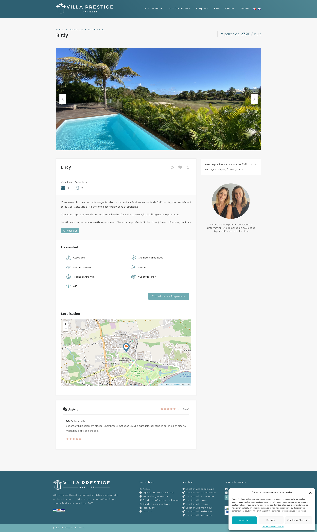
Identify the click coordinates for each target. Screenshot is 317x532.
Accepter (244, 520)
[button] (310, 492)
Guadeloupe (76, 29)
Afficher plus (70, 230)
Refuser (270, 520)
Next (254, 99)
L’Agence (202, 8)
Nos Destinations (180, 8)
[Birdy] (126, 348)
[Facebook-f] (227, 497)
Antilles (60, 29)
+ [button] (66, 324)
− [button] (66, 329)
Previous (62, 99)
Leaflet (161, 384)
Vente (245, 8)
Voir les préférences (298, 520)
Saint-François (96, 29)
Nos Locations (154, 8)
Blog (217, 8)
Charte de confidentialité (273, 527)
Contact (230, 8)
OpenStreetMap (173, 384)
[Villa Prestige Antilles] (84, 12)
